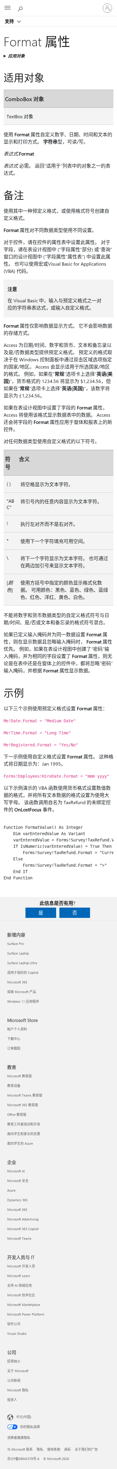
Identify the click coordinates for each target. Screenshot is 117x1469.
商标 (67, 1449)
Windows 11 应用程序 (23, 1001)
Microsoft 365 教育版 (22, 1105)
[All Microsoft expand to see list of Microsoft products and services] (7, 8)
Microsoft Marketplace (23, 1304)
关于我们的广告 (86, 1449)
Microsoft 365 (17, 982)
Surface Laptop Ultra (22, 963)
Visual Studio (16, 1333)
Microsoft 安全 (17, 1180)
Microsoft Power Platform (25, 1314)
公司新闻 (13, 1380)
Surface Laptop (18, 953)
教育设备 (13, 1085)
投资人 (12, 1399)
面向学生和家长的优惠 (23, 1133)
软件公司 (13, 1324)
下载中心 (13, 1038)
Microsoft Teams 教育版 (24, 1095)
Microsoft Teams (19, 1238)
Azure (11, 1190)
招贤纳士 (13, 1361)
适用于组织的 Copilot (22, 972)
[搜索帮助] (21, 8)
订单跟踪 (13, 1048)
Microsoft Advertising (22, 1219)
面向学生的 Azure (20, 1143)
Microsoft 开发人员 (21, 1266)
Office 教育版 (16, 1114)
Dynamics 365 (17, 1200)
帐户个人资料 (17, 1029)
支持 (10, 21)
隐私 (40, 1449)
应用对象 (16, 56)
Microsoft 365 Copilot (23, 1229)
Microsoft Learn (18, 1275)
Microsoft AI (16, 1171)
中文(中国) (23, 1417)
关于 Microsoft (17, 1371)
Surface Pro (15, 943)
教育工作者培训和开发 (23, 1124)
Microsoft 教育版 (19, 1076)
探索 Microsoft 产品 (21, 991)
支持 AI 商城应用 (19, 1285)
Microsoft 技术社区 (21, 1295)
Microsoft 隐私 (17, 1390)
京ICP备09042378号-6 (23, 1458)
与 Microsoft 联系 (20, 1449)
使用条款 (53, 1449)
